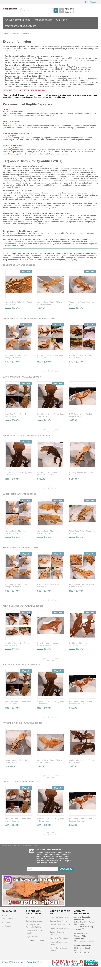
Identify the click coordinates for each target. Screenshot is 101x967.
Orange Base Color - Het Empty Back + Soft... (18, 303)
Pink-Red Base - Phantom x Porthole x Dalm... (16, 644)
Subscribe (66, 869)
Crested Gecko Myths (58, 921)
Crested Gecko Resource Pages (20, 26)
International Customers (35, 941)
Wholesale (61, 20)
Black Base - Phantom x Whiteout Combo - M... (79, 585)
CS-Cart (40, 962)
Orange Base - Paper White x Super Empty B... (17, 761)
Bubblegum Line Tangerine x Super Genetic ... (49, 474)
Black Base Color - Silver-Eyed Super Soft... (18, 356)
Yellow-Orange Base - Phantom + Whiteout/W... (82, 761)
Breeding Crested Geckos (60, 928)
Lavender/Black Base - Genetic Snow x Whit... (82, 415)
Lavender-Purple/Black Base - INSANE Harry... (81, 356)
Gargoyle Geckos (43, 20)
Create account (8, 919)
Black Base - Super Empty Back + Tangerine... (18, 415)
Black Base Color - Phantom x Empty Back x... (81, 474)
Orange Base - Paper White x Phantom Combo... (49, 303)
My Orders (6, 922)
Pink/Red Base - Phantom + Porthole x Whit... (80, 644)
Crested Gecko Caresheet (60, 925)
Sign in (4, 915)
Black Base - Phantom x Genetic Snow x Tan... (15, 474)
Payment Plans (32, 937)
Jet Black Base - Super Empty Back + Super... (49, 761)
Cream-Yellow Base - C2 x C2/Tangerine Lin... (16, 585)
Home (5, 33)
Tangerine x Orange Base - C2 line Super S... (82, 303)
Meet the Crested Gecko (59, 917)
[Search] (56, 10)
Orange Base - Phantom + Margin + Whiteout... (16, 532)
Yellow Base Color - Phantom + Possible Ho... (82, 532)
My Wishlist (6, 926)
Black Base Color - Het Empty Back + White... (49, 356)
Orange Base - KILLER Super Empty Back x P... (49, 585)
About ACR (30, 917)
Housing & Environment (59, 938)
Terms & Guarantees (34, 921)
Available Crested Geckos (18, 20)
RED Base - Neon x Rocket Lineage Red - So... (48, 415)
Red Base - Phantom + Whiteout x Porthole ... (46, 644)
